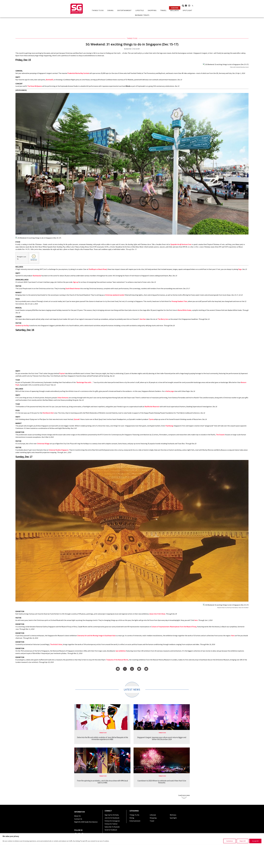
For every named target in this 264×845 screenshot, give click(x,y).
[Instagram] (189, 5)
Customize (229, 841)
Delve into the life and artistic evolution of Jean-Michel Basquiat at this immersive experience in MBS (102, 738)
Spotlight (187, 10)
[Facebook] (186, 5)
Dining (110, 10)
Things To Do (98, 10)
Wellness (174, 10)
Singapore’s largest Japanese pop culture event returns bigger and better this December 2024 (161, 738)
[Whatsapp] (132, 669)
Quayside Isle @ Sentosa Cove (180, 244)
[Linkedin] (146, 669)
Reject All (242, 841)
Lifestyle (140, 10)
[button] (174, 8)
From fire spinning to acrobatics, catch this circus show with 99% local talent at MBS (102, 781)
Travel (163, 10)
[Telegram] (139, 669)
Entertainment (124, 10)
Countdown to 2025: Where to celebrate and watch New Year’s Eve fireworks (161, 781)
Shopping (152, 10)
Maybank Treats (142, 15)
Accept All (255, 841)
